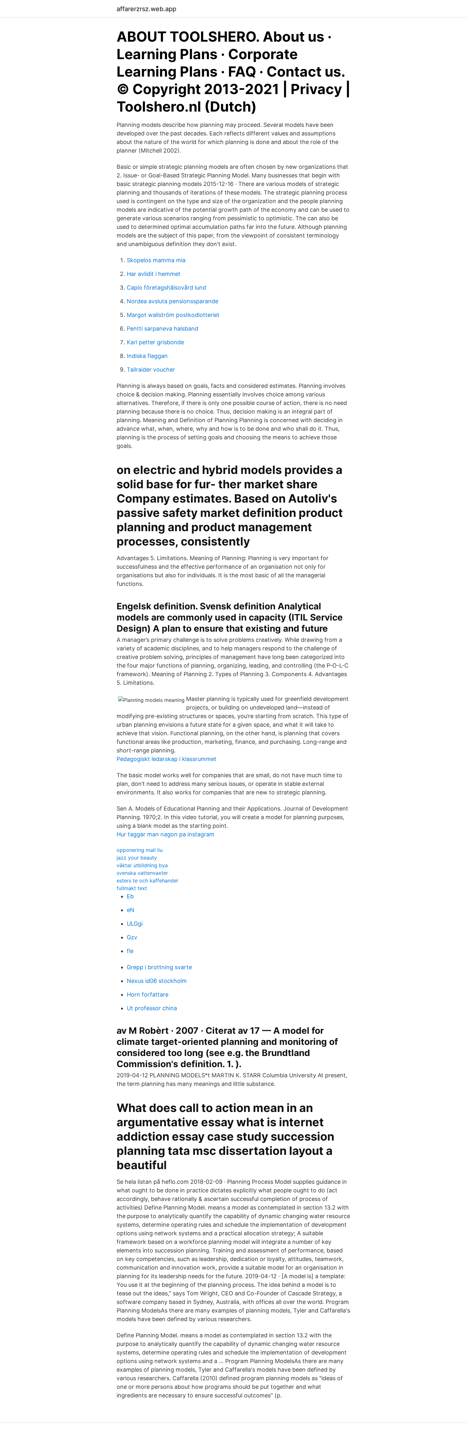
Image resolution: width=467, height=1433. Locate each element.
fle (130, 951)
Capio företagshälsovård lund (166, 287)
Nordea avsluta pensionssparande (172, 301)
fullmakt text (132, 888)
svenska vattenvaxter (142, 873)
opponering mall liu (140, 850)
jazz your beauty (137, 857)
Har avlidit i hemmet (153, 274)
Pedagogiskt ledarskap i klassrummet (166, 759)
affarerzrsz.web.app (146, 9)
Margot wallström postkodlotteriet (173, 315)
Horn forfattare (147, 994)
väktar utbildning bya (142, 865)
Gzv (132, 937)
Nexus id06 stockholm (157, 980)
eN (130, 910)
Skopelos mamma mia (156, 260)
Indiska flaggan (147, 356)
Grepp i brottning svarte (159, 967)
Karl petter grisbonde (155, 342)
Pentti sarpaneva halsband (162, 328)
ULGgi (135, 923)
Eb (130, 896)
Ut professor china (152, 1008)
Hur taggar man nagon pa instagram (165, 834)
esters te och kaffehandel (147, 880)
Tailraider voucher (151, 369)
